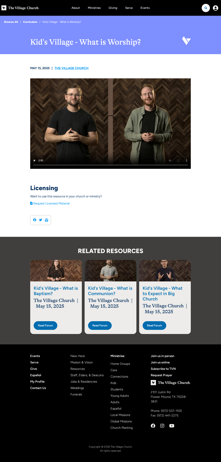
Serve (129, 8)
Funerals (76, 394)
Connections (119, 376)
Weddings (77, 388)
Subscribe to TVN (163, 369)
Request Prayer (161, 375)
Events (145, 8)
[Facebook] (153, 426)
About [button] (75, 8)
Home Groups (120, 364)
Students (116, 389)
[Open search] (206, 8)
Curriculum (30, 22)
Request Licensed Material (51, 203)
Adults (114, 402)
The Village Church (72, 68)
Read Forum (45, 325)
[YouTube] (171, 426)
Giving (113, 8)
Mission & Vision (81, 362)
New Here (77, 356)
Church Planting (121, 428)
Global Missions (121, 421)
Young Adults (119, 396)
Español (35, 375)
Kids (113, 383)
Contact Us (38, 388)
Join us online (160, 362)
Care (113, 370)
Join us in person (162, 356)
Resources (77, 369)
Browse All (11, 22)
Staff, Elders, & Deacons (87, 375)
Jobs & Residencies (83, 381)
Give (33, 369)
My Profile (37, 381)
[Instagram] (162, 426)
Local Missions (120, 415)
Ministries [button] (94, 8)
